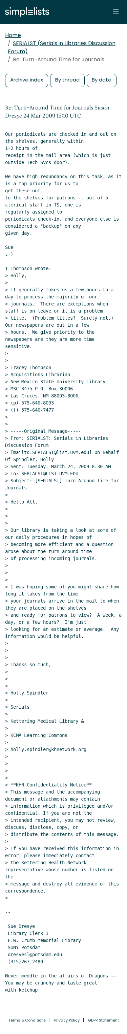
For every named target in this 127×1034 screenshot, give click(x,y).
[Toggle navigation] (116, 12)
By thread (67, 79)
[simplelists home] (25, 12)
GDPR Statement (103, 1020)
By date (101, 79)
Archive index (26, 79)
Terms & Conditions (27, 1020)
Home (13, 35)
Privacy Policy (67, 1020)
